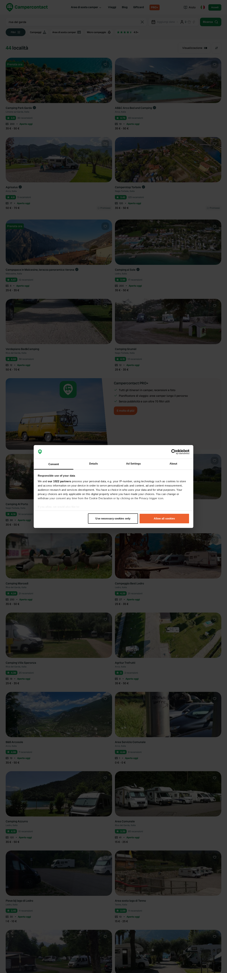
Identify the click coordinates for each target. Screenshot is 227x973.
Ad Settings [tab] (133, 463)
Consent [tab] (53, 464)
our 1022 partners (59, 481)
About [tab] (173, 463)
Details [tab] (93, 463)
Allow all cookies (164, 518)
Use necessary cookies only (112, 518)
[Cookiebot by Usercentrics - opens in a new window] (173, 452)
